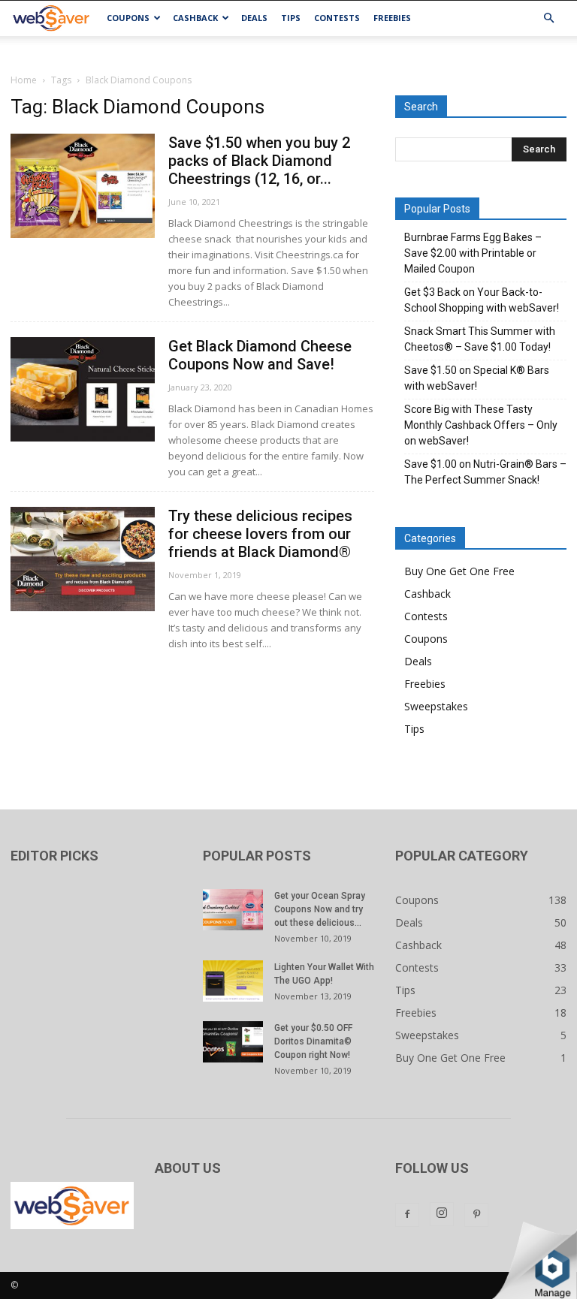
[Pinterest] (476, 1215)
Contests (337, 17)
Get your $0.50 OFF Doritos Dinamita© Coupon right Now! (313, 1041)
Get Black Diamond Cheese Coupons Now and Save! (260, 355)
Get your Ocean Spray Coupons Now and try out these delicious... (319, 909)
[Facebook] (407, 1215)
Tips (291, 17)
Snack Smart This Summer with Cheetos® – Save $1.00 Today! (479, 339)
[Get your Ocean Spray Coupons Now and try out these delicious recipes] (233, 909)
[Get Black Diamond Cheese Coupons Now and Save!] (83, 389)
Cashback (195, 17)
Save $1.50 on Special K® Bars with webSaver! (476, 378)
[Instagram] (442, 1214)
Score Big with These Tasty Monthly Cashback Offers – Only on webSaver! (480, 425)
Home (24, 80)
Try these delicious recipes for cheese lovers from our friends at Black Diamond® (260, 534)
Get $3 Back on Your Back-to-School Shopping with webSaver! (481, 300)
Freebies (392, 17)
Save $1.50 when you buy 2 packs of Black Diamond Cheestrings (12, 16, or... (259, 161)
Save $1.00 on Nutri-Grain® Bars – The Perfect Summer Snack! (485, 472)
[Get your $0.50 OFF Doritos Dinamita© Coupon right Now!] (233, 1041)
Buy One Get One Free (459, 571)
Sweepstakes (436, 706)
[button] (548, 18)
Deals (254, 17)
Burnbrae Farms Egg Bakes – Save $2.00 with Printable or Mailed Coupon (473, 253)
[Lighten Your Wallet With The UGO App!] (233, 981)
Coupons (128, 17)
